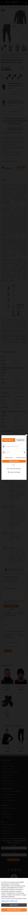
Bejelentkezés (14, 461)
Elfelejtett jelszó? (21, 457)
